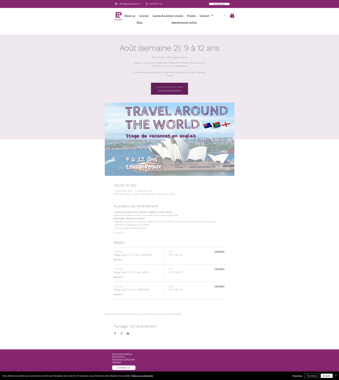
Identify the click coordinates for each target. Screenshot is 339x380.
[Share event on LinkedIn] (128, 333)
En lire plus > (120, 232)
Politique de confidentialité (142, 375)
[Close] (335, 376)
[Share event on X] (121, 333)
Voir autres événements (169, 90)
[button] (144, 16)
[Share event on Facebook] (115, 333)
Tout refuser (312, 375)
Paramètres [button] (297, 375)
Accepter (326, 375)
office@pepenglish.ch (129, 4)
